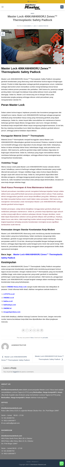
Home (29, 461)
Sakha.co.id (8, 301)
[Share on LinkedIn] (41, 330)
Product (35, 461)
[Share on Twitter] (30, 330)
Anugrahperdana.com (11, 312)
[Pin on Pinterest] (38, 330)
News (32, 13)
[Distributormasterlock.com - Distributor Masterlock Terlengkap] (32, 7)
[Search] (62, 7)
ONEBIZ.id (7, 308)
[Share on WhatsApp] (23, 330)
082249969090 (33, 1)
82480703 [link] (10, 418)
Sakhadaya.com (9, 305)
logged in (16, 372)
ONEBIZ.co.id (8, 298)
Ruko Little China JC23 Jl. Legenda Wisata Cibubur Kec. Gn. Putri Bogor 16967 (30, 410)
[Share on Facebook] (27, 330)
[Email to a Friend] (34, 330)
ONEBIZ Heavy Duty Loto (17, 287)
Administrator (43, 26)
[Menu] (2, 7)
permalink (45, 337)
